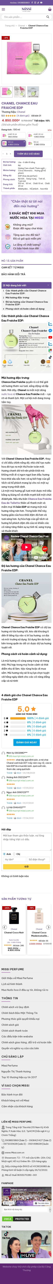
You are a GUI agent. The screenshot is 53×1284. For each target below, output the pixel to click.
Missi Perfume (9, 1065)
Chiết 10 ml (38, 183)
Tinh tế (42, 178)
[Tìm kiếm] (48, 17)
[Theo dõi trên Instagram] (35, 3)
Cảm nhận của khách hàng (17, 1106)
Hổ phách (34, 189)
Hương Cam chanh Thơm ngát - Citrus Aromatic (32, 169)
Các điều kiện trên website (17, 1036)
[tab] (26, 261)
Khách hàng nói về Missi (15, 1100)
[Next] (46, 59)
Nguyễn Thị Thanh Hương (16, 1071)
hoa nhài (44, 189)
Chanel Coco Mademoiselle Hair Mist (39, 934)
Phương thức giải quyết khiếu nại (20, 1018)
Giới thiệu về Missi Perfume (17, 978)
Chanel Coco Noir (14, 932)
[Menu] (3, 9)
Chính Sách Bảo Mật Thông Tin (19, 1012)
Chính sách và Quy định (15, 1007)
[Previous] (6, 59)
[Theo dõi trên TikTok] (38, 3)
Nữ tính (21, 178)
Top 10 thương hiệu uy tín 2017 (19, 1077)
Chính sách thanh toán (14, 1030)
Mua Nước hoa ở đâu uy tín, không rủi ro (24, 989)
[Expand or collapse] (48, 284)
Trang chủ (10, 25)
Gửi (26, 866)
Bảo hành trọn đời (12, 1094)
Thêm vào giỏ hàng (28, 154)
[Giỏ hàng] (50, 9)
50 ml (29, 183)
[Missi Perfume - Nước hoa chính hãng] (26, 9)
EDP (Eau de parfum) (27, 176)
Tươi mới (22, 181)
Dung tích (6, 130)
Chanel (21, 25)
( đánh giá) (23, 115)
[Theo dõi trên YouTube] (41, 3)
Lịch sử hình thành (11, 983)
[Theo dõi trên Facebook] (32, 3)
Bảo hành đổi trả (13, 274)
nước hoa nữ (8, 394)
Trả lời (9, 773)
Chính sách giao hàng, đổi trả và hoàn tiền (26, 1042)
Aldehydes (23, 189)
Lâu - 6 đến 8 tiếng (26, 162)
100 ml (21, 183)
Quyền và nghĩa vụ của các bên (20, 1048)
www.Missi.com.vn (14, 1152)
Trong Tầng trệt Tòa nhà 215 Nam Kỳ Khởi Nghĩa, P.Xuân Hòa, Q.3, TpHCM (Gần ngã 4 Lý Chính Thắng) (25, 1131)
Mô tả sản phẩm (12, 260)
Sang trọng (31, 178)
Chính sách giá (10, 1024)
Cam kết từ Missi (12, 267)
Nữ (19, 165)
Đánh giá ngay (26, 742)
